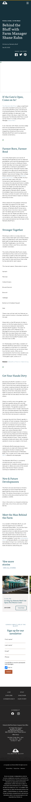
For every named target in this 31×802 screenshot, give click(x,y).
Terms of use (16, 768)
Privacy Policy (9, 768)
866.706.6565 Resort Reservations (15, 732)
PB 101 (4, 455)
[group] (15, 594)
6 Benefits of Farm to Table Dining (18, 361)
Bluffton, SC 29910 (15, 729)
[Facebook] (12, 713)
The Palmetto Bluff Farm (9, 106)
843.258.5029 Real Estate (15, 730)
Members (23, 768)
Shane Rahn (11, 120)
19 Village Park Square (15, 728)
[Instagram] (18, 713)
